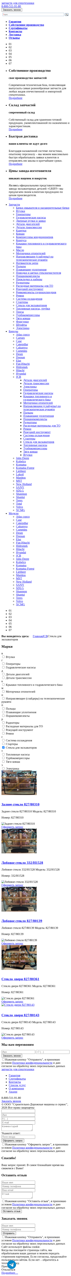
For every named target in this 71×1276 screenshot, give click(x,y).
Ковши (20, 233)
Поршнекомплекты (28, 276)
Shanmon (21, 493)
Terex (19, 500)
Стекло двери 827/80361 (16, 972)
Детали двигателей (28, 224)
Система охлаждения (29, 298)
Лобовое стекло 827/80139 (17, 913)
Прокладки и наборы (29, 279)
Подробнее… (9, 1272)
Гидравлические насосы (31, 217)
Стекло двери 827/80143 (16, 1008)
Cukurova (21, 347)
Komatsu (21, 464)
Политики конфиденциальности (32, 1062)
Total (19, 503)
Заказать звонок (12, 9)
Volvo (19, 506)
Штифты (21, 324)
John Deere (22, 458)
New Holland (24, 484)
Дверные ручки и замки (31, 220)
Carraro (20, 337)
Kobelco (21, 461)
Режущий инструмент (29, 289)
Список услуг (17, 1085)
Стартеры (22, 302)
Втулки (20, 211)
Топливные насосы (35, 445)
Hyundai (21, 373)
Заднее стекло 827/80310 (16, 797)
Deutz (19, 354)
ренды (13, 331)
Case (19, 341)
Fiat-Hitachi (23, 363)
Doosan (20, 357)
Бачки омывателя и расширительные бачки (42, 207)
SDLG (20, 490)
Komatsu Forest (25, 467)
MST (19, 480)
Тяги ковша (23, 318)
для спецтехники (17, 3)
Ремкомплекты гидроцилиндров (36, 292)
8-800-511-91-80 (11, 6)
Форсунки (22, 321)
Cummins (21, 350)
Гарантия (14, 1075)
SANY (20, 487)
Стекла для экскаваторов (31, 305)
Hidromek (22, 367)
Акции (13, 1091)
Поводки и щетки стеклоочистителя (38, 272)
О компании (16, 1088)
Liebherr (21, 471)
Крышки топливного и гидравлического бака (37, 398)
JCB (18, 376)
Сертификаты (17, 1078)
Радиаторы (22, 282)
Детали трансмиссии (29, 227)
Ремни (20, 295)
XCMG (20, 510)
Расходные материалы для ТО (34, 285)
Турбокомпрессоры (28, 315)
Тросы (20, 311)
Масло (20, 250)
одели (14, 513)
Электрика (22, 328)
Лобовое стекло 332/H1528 (18, 855)
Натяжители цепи (27, 263)
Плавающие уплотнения (31, 269)
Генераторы (23, 214)
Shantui (20, 497)
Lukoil (20, 474)
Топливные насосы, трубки (33, 308)
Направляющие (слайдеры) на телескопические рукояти (34, 258)
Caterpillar (22, 344)
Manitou (21, 477)
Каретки (21, 230)
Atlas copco (23, 334)
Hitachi (20, 370)
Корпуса (21, 240)
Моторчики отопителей (31, 253)
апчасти (14, 204)
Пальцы (21, 266)
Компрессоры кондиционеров (34, 237)
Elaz (18, 360)
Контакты (15, 1081)
